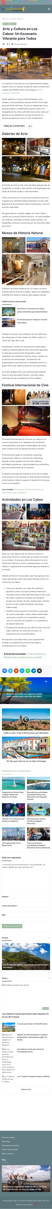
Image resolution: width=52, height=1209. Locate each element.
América (13, 19)
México (19, 19)
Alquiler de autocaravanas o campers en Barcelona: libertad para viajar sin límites (32, 1037)
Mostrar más (26, 1089)
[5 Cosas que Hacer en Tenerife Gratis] (8, 1027)
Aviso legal (6, 1141)
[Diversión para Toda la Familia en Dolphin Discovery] (38, 809)
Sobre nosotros (8, 1153)
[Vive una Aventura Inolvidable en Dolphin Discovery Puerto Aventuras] (38, 834)
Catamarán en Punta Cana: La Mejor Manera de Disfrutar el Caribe (13, 794)
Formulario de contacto (10, 1145)
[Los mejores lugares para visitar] (15, 8)
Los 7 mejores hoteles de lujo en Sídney (33, 1076)
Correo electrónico (10, 906)
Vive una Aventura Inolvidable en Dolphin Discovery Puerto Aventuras (38, 845)
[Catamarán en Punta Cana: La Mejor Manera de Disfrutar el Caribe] (13, 783)
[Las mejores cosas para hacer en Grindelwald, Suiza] (8, 1061)
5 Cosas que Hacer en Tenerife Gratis (32, 1024)
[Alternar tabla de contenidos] (28, 126)
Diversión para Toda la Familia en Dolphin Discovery (36, 821)
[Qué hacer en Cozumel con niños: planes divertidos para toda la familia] (8, 311)
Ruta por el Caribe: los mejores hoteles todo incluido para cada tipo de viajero (24, 695)
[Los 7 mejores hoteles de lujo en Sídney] (8, 1079)
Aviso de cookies (8, 1137)
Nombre (5, 897)
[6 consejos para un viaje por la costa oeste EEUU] (8, 322)
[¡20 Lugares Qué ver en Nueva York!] (13, 834)
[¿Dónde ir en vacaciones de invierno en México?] (13, 809)
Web (3, 915)
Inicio (6, 19)
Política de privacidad (10, 1149)
